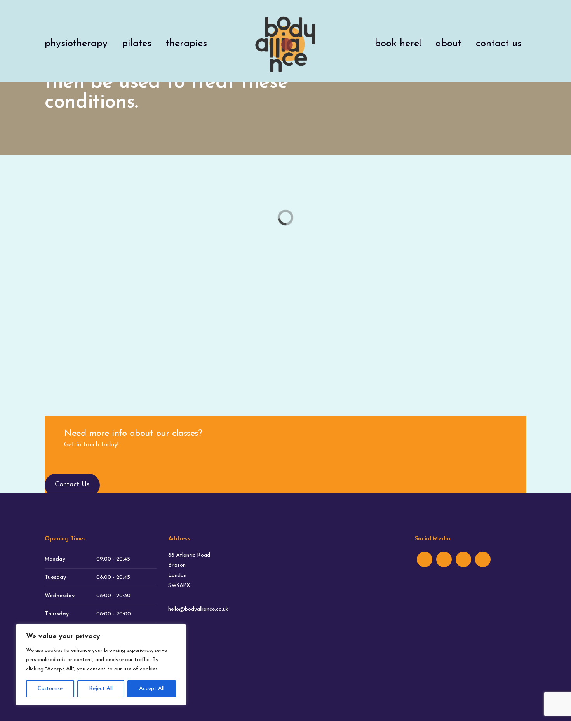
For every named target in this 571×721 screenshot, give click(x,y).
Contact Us (72, 484)
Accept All (151, 688)
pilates (136, 43)
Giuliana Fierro (285, 300)
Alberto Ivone (121, 300)
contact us (499, 43)
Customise (50, 688)
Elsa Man (450, 300)
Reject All (101, 688)
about (448, 43)
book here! (398, 43)
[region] (101, 664)
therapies (186, 43)
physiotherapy (76, 43)
